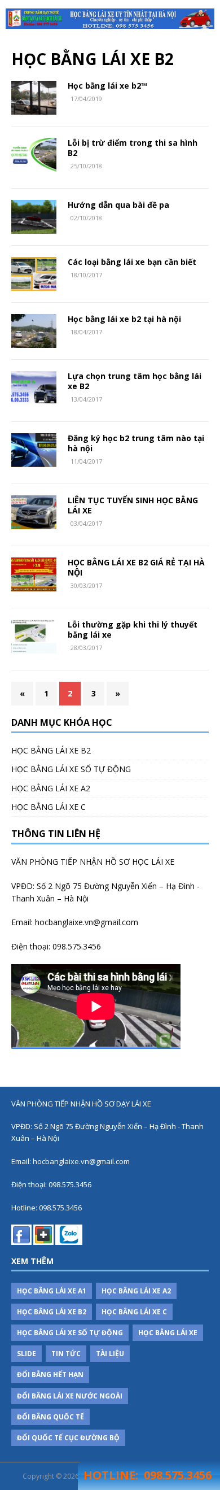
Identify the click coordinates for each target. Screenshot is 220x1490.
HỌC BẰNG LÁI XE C (48, 806)
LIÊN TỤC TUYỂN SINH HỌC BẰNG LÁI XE (133, 505)
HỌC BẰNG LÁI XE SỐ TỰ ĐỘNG (71, 769)
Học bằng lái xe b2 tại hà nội (124, 318)
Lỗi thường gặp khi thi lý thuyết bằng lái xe (132, 629)
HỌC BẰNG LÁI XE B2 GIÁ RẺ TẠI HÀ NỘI (136, 567)
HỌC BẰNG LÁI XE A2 (50, 788)
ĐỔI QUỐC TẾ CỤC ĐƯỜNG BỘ (68, 1438)
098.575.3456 (76, 946)
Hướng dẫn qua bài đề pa (118, 204)
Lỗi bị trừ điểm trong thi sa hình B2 (132, 147)
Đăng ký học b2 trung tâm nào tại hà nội (136, 443)
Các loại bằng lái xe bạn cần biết (132, 261)
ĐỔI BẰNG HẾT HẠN (50, 1374)
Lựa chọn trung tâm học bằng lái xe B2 (134, 381)
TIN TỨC (66, 1353)
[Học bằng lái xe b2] (110, 18)
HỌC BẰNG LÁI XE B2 (51, 750)
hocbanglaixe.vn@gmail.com (86, 922)
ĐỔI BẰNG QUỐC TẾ (50, 1417)
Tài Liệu (110, 1353)
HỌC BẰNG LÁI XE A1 (51, 1291)
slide (26, 1353)
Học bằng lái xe (167, 1332)
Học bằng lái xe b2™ (107, 85)
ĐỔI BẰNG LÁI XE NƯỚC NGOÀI (69, 1396)
